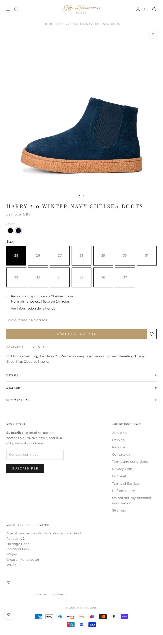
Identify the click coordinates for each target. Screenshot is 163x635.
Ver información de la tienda (33, 308)
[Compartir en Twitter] (33, 347)
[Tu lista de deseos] (16, 9)
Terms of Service (125, 483)
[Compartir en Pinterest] (39, 347)
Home (48, 23)
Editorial (119, 476)
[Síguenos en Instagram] (8, 583)
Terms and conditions (130, 462)
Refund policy (123, 491)
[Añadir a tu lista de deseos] (152, 334)
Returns (118, 447)
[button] (10, 231)
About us (119, 433)
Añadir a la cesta (76, 334)
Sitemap (119, 510)
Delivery (119, 440)
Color (10, 224)
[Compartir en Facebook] (28, 347)
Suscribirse (25, 468)
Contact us (121, 454)
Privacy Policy (123, 469)
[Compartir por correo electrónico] (44, 347)
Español (57, 594)
